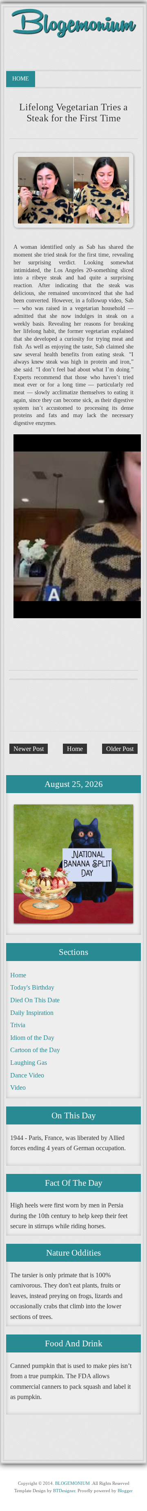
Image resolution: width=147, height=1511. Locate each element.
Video (18, 1087)
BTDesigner (64, 1490)
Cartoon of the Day (35, 1049)
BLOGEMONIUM (72, 1483)
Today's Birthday (32, 987)
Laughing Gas (28, 1062)
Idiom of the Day (32, 1037)
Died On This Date (35, 1000)
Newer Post (28, 748)
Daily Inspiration (31, 1012)
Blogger (125, 1490)
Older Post (120, 748)
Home (20, 79)
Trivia (17, 1024)
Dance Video (27, 1075)
